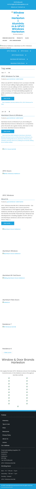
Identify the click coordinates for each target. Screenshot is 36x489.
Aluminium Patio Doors (18, 63)
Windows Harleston (8, 38)
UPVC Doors (24, 51)
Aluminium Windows (23, 139)
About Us (4, 199)
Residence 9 (7, 349)
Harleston (7, 102)
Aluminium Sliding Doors (25, 137)
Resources (6, 431)
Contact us (21, 7)
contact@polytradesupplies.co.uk (17, 4)
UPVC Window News (15, 40)
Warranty (5, 420)
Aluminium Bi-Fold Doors (17, 59)
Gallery (5, 40)
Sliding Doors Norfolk (23, 140)
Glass (27, 38)
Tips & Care (6, 424)
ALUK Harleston (15, 135)
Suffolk (17, 102)
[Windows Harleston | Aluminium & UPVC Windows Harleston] (18, 22)
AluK (3, 135)
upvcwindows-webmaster (15, 79)
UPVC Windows (11, 51)
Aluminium (22, 135)
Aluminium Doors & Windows (12, 115)
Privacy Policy (7, 435)
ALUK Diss (7, 135)
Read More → (8, 98)
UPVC (20, 102)
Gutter (5, 442)
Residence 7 (7, 324)
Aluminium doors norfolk (12, 137)
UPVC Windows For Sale (10, 76)
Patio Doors (14, 140)
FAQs (4, 428)
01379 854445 (18, 2)
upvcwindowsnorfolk (7, 487)
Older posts (7, 352)
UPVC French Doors (18, 55)
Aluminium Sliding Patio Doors (9, 139)
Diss (3, 102)
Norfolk (13, 102)
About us (14, 7)
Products (20, 38)
